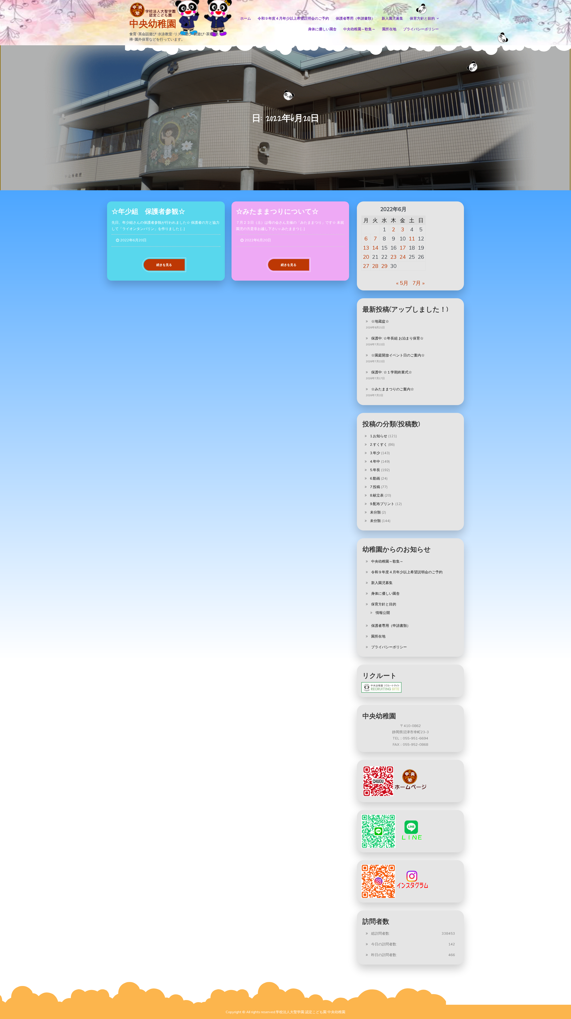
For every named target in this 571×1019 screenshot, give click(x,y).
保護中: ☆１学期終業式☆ (391, 372)
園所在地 (389, 29)
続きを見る (164, 265)
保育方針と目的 (422, 18)
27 (366, 266)
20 (366, 256)
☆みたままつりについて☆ (277, 211)
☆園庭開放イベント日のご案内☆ (398, 355)
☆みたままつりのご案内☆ (392, 389)
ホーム (245, 18)
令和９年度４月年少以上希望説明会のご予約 (293, 18)
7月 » (418, 283)
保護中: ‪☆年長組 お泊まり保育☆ (397, 338)
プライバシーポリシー (421, 29)
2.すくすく (378, 444)
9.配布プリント (382, 503)
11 (412, 238)
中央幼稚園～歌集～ (359, 29)
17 (402, 247)
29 (384, 266)
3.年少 (375, 453)
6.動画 (375, 478)
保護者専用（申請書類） (355, 18)
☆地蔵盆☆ (380, 321)
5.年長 (375, 470)
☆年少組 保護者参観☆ (148, 211)
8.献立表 (377, 495)
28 (375, 266)
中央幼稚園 (152, 23)
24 (402, 256)
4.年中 (375, 461)
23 (393, 256)
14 (375, 247)
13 (366, 247)
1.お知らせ (378, 436)
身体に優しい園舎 (322, 29)
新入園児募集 (392, 18)
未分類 (375, 512)
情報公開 (383, 612)
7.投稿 (375, 487)
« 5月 (402, 283)
